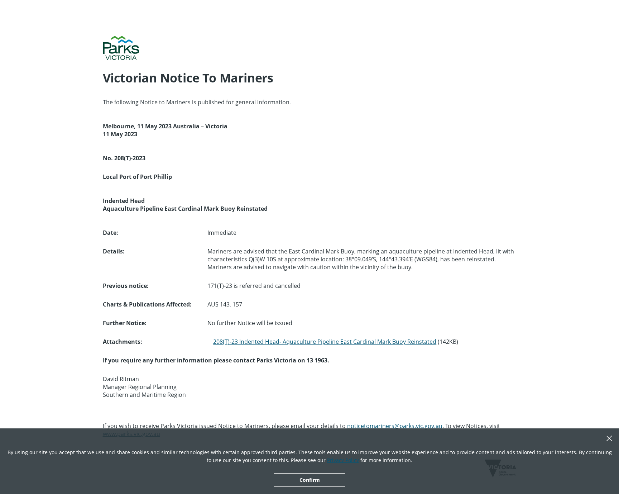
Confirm (309, 479)
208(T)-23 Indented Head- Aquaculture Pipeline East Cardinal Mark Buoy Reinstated (324, 342)
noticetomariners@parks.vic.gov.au (394, 426)
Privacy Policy (343, 460)
